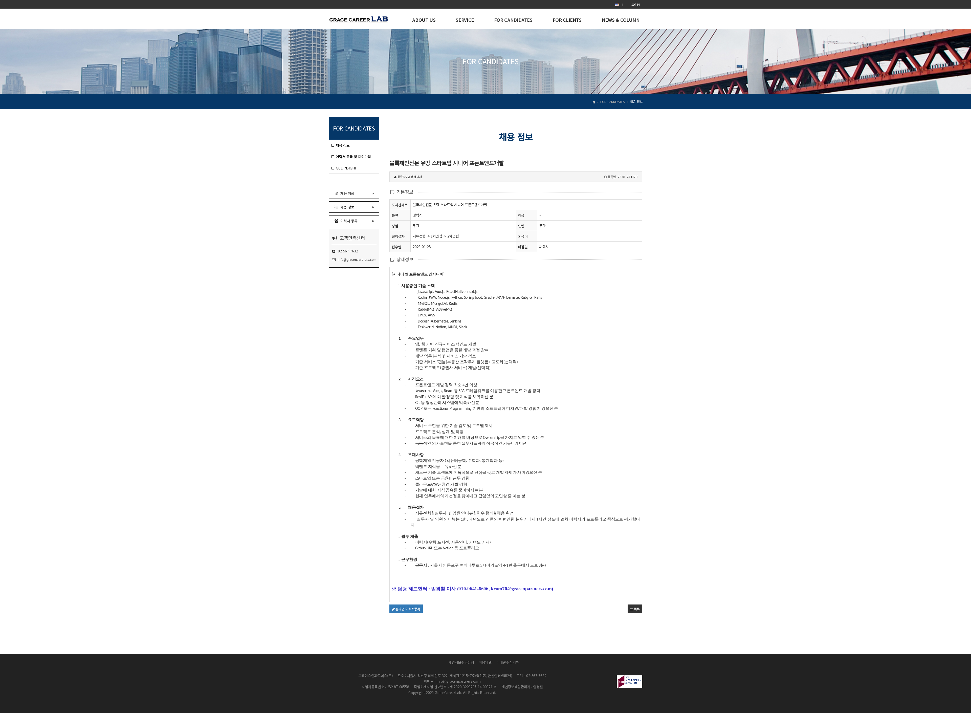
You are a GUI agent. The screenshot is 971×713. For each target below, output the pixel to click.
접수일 (396, 246)
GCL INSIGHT (345, 167)
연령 (521, 225)
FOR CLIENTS (567, 19)
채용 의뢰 (346, 193)
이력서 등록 (348, 220)
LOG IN (635, 4)
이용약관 (485, 662)
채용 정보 (342, 145)
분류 (395, 215)
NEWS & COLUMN (621, 19)
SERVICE (465, 19)
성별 (395, 225)
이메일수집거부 (507, 662)
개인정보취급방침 (461, 662)
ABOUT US (423, 19)
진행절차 (398, 236)
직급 (521, 215)
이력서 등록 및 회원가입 (352, 156)
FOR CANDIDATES (513, 19)
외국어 (523, 236)
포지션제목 (400, 204)
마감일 (523, 246)
